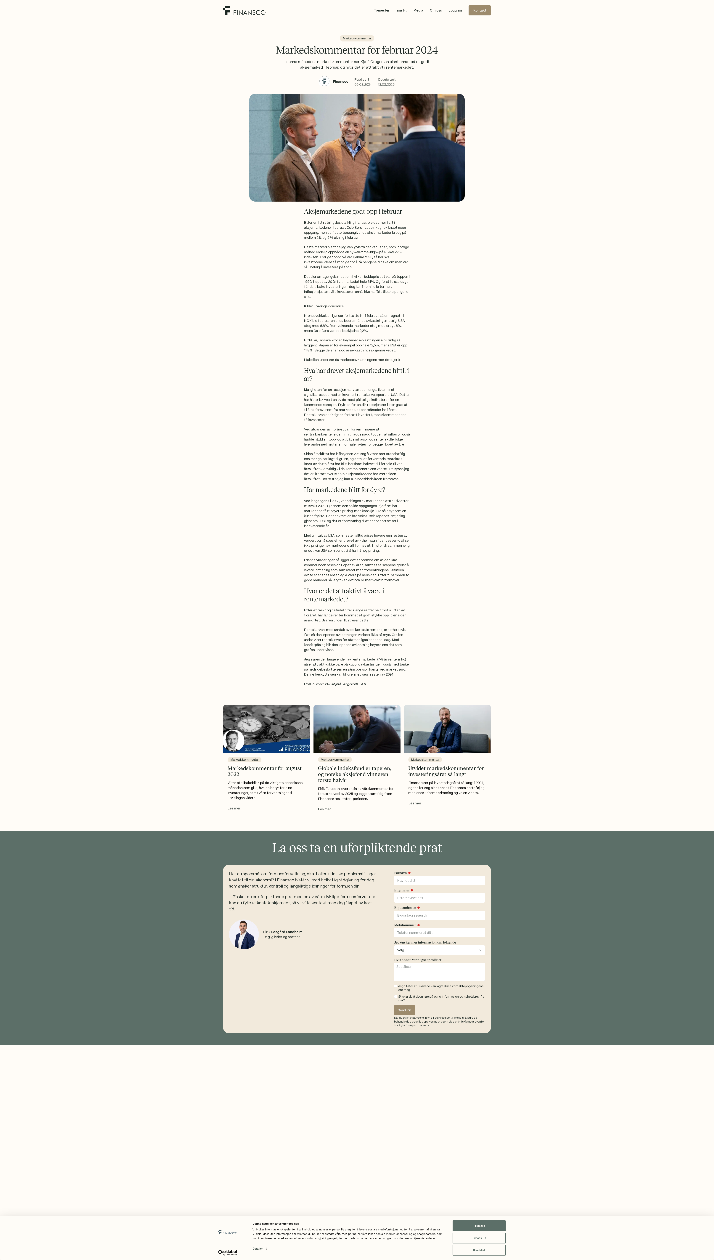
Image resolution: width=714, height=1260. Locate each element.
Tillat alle (479, 1225)
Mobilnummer (405, 925)
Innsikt (401, 10)
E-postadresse (405, 907)
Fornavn (400, 873)
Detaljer (258, 1248)
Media (418, 10)
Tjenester (382, 10)
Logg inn (455, 10)
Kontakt (479, 10)
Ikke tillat (479, 1250)
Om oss (436, 10)
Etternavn (401, 890)
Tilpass (477, 1238)
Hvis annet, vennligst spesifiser (417, 960)
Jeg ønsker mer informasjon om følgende (425, 942)
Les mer (234, 808)
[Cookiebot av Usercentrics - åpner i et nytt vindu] (228, 1253)
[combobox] (439, 950)
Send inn (404, 1010)
